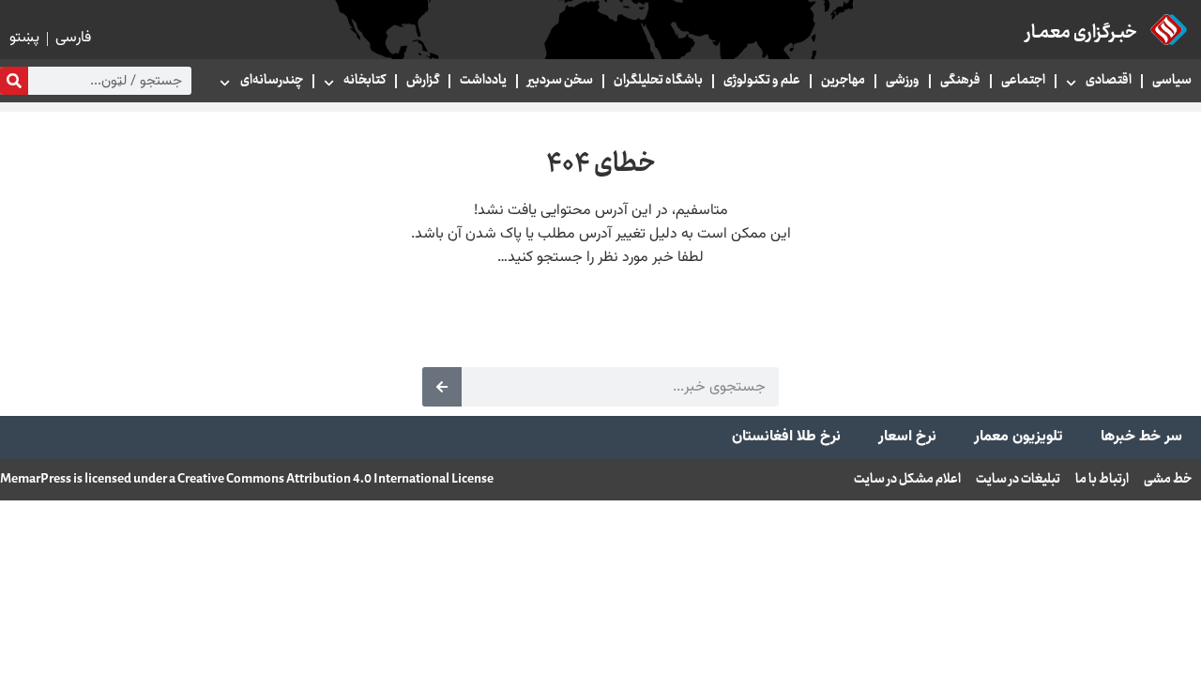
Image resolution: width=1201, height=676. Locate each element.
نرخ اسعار (907, 437)
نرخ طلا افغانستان (786, 437)
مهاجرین (843, 80)
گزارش (422, 80)
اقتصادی (1109, 80)
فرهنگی (960, 80)
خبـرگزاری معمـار (1081, 33)
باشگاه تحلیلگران (658, 80)
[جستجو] (14, 81)
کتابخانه (364, 80)
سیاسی (1172, 80)
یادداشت (483, 80)
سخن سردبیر (560, 80)
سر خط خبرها (1141, 437)
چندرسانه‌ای (271, 80)
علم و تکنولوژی (761, 80)
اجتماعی (1023, 80)
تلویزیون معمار (1018, 437)
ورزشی (903, 80)
